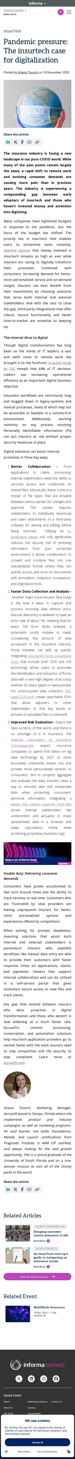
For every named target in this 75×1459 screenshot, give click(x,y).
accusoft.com (14, 1063)
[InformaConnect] (18, 1378)
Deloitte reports (17, 250)
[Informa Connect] (31, 1378)
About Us (8, 1407)
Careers (31, 1407)
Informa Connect (14, 10)
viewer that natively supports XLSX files (41, 804)
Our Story (8, 1413)
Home (7, 1401)
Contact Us (56, 1401)
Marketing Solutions (37, 1401)
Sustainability (34, 1413)
